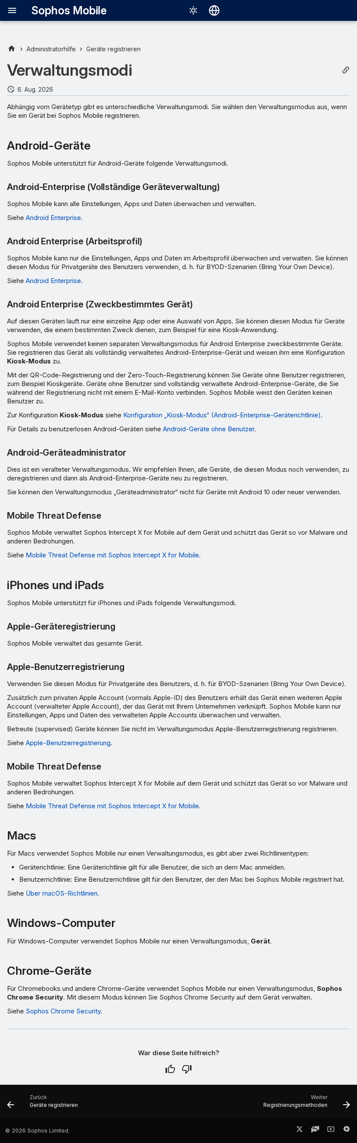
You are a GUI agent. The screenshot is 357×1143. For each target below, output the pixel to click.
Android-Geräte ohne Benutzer (208, 429)
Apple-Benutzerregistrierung (68, 743)
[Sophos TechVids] (331, 1131)
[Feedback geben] (347, 1131)
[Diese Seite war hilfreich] (170, 1069)
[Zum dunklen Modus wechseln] (193, 10)
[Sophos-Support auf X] (299, 1131)
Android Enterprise (53, 217)
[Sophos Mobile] (11, 48)
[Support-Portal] (315, 1131)
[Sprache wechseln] (214, 10)
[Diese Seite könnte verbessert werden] (186, 1069)
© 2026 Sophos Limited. (37, 1130)
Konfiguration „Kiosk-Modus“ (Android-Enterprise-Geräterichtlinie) (222, 415)
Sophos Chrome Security (63, 1011)
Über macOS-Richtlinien (62, 893)
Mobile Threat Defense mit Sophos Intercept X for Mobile (112, 555)
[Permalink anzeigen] (345, 70)
